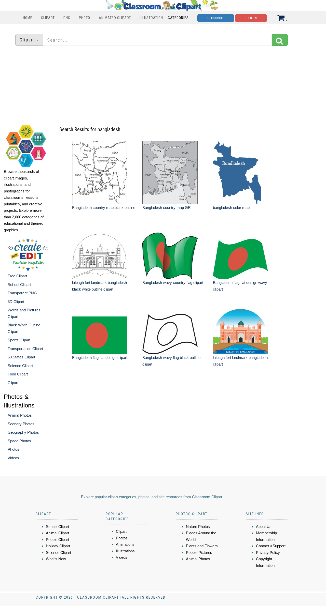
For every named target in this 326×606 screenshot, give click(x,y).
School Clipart (19, 284)
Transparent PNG (22, 293)
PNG (66, 18)
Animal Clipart (57, 533)
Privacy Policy (268, 552)
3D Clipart (16, 301)
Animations (125, 544)
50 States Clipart (21, 357)
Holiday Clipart (58, 546)
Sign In (251, 18)
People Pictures (199, 552)
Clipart (48, 18)
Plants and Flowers (202, 546)
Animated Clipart (115, 18)
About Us (263, 526)
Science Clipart (20, 365)
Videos (13, 458)
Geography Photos (23, 432)
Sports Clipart (19, 340)
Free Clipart (17, 276)
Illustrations (125, 551)
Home (27, 18)
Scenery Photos (21, 424)
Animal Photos (20, 415)
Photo (84, 18)
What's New (56, 559)
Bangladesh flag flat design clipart (99, 357)
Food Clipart (18, 374)
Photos (13, 449)
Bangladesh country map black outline (103, 207)
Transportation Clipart (25, 348)
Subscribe (215, 18)
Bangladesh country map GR (166, 207)
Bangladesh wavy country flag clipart (172, 282)
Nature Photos (198, 526)
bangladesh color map (231, 207)
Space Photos (19, 441)
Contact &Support (271, 546)
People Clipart (57, 539)
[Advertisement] (163, 85)
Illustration (151, 18)
